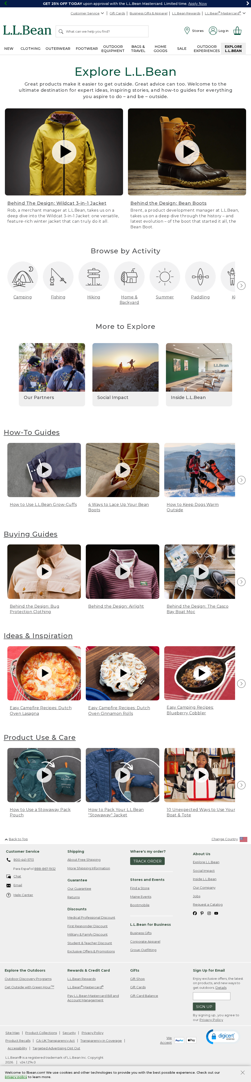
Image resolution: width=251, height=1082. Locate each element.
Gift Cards (117, 13)
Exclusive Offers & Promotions (91, 951)
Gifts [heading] (134, 970)
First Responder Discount (87, 926)
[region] (125, 3)
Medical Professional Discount (91, 917)
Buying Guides (31, 534)
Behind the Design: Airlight (116, 606)
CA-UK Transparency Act (55, 1041)
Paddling (200, 297)
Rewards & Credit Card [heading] (88, 970)
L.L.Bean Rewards (186, 13)
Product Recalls (17, 1041)
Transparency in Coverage (101, 1041)
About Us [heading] (201, 854)
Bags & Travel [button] (138, 48)
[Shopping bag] (239, 30)
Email (17, 885)
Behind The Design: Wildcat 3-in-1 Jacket (56, 203)
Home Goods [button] (160, 48)
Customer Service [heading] (22, 851)
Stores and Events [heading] (147, 879)
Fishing (58, 297)
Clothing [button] (30, 48)
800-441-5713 (23, 860)
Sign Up (204, 1006)
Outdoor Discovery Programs (28, 979)
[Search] (61, 31)
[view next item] (240, 285)
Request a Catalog (208, 904)
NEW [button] (8, 48)
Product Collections (41, 1033)
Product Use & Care (40, 737)
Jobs (196, 896)
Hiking (93, 297)
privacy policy (16, 1077)
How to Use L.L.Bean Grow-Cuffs (43, 504)
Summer (165, 297)
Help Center (23, 895)
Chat (17, 876)
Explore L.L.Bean (206, 862)
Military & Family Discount (87, 934)
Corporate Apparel (145, 941)
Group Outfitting (143, 950)
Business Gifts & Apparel (148, 13)
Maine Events (140, 897)
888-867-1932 (45, 869)
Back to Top (18, 839)
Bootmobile (140, 905)
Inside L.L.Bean (204, 879)
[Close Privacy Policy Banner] (242, 1073)
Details (220, 988)
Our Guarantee (79, 888)
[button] (223, 1036)
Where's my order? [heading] (148, 851)
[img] (241, 285)
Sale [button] (182, 48)
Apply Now (197, 3)
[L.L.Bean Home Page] (28, 31)
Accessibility (17, 1048)
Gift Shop (137, 979)
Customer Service (85, 13)
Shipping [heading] (75, 851)
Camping (22, 297)
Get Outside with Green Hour (29, 987)
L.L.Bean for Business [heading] (150, 924)
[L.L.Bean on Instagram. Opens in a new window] (209, 913)
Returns (73, 897)
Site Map (12, 1033)
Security (69, 1033)
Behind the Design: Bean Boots (168, 203)
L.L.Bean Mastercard (85, 987)
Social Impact (204, 871)
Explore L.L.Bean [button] (233, 48)
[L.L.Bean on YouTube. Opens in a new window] (216, 913)
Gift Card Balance (144, 996)
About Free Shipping (83, 860)
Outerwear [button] (58, 48)
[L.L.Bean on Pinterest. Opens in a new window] (202, 913)
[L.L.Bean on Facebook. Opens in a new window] (195, 913)
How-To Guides (32, 432)
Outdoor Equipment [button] (113, 48)
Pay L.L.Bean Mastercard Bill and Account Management (93, 998)
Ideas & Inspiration (38, 635)
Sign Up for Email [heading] (209, 970)
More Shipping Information (88, 868)
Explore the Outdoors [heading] (25, 970)
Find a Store (140, 888)
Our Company (204, 887)
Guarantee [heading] (77, 880)
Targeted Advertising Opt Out (56, 1048)
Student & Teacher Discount (89, 943)
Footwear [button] (87, 48)
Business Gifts (140, 933)
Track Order (147, 861)
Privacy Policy (211, 1020)
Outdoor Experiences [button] (207, 48)
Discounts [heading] (77, 909)
